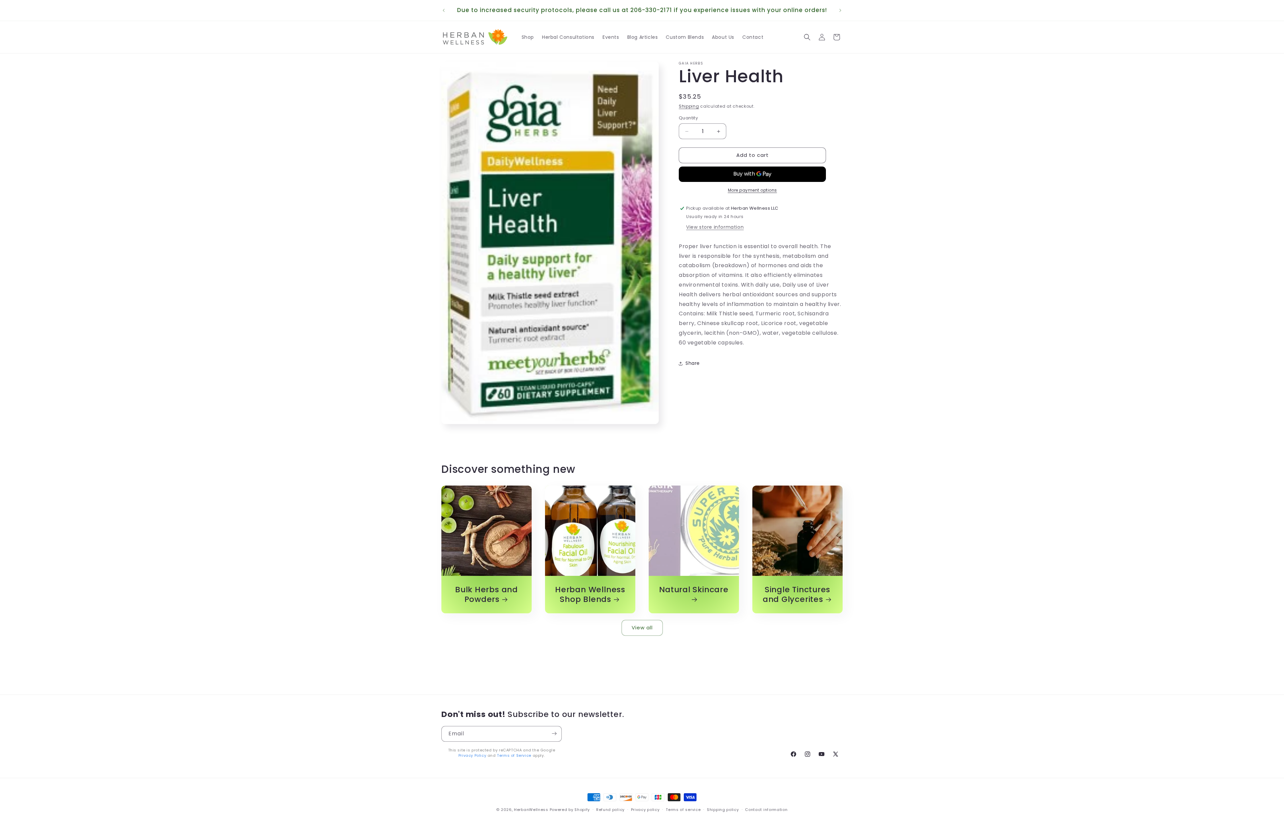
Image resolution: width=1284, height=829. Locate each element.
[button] (807, 37)
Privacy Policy (472, 755)
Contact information (766, 809)
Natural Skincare (693, 590)
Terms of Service (514, 755)
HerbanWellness (531, 809)
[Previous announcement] (443, 10)
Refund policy (610, 809)
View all (642, 627)
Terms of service (683, 809)
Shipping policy (723, 809)
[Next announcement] (840, 10)
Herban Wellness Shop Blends (590, 594)
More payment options (752, 190)
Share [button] (692, 363)
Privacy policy (645, 809)
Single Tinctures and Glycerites (796, 594)
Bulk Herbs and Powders (486, 594)
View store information (715, 227)
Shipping (689, 106)
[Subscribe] (554, 733)
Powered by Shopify (570, 809)
